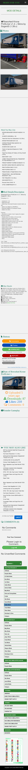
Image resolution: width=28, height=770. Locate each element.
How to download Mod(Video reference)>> (17, 367)
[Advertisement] (14, 112)
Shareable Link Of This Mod (9, 358)
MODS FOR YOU (11, 2)
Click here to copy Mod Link (8, 362)
